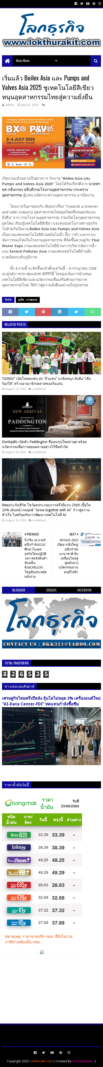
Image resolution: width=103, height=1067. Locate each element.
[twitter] (81, 3)
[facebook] (76, 3)
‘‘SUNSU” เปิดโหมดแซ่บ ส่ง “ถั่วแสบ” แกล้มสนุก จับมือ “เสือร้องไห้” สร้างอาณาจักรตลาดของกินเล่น (46, 381)
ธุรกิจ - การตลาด (27, 299)
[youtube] (87, 3)
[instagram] (99, 3)
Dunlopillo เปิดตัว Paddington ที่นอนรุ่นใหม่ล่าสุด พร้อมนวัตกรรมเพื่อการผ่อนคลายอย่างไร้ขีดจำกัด (44, 444)
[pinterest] (94, 3)
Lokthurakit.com (41, 1061)
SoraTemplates (83, 1061)
